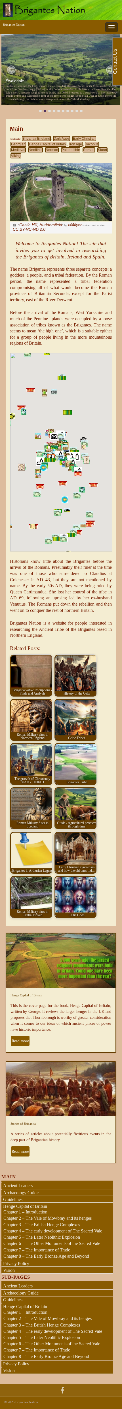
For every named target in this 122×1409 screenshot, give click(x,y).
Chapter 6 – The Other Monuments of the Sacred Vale (51, 1243)
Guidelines (12, 1199)
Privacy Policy (16, 1263)
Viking (16, 156)
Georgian (18, 144)
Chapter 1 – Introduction (25, 1211)
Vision (9, 1270)
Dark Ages (62, 139)
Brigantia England (36, 139)
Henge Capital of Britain (47, 144)
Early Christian (84, 139)
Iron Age (75, 144)
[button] (11, 69)
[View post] (60, 69)
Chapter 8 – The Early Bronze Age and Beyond (46, 1256)
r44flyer (75, 225)
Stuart (102, 150)
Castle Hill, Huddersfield (40, 225)
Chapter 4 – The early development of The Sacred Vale (52, 1230)
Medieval (18, 150)
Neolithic (35, 150)
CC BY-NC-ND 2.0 (29, 229)
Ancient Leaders (18, 1185)
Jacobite (91, 144)
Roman (88, 150)
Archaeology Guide (21, 1192)
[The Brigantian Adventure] (62, 1390)
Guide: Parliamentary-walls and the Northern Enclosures (56, 81)
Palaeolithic (71, 150)
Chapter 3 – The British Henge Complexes (41, 1224)
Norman (52, 150)
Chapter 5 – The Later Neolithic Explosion (41, 1237)
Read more (20, 1041)
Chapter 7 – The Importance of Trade (36, 1249)
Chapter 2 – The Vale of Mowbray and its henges (47, 1218)
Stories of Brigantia (23, 1123)
